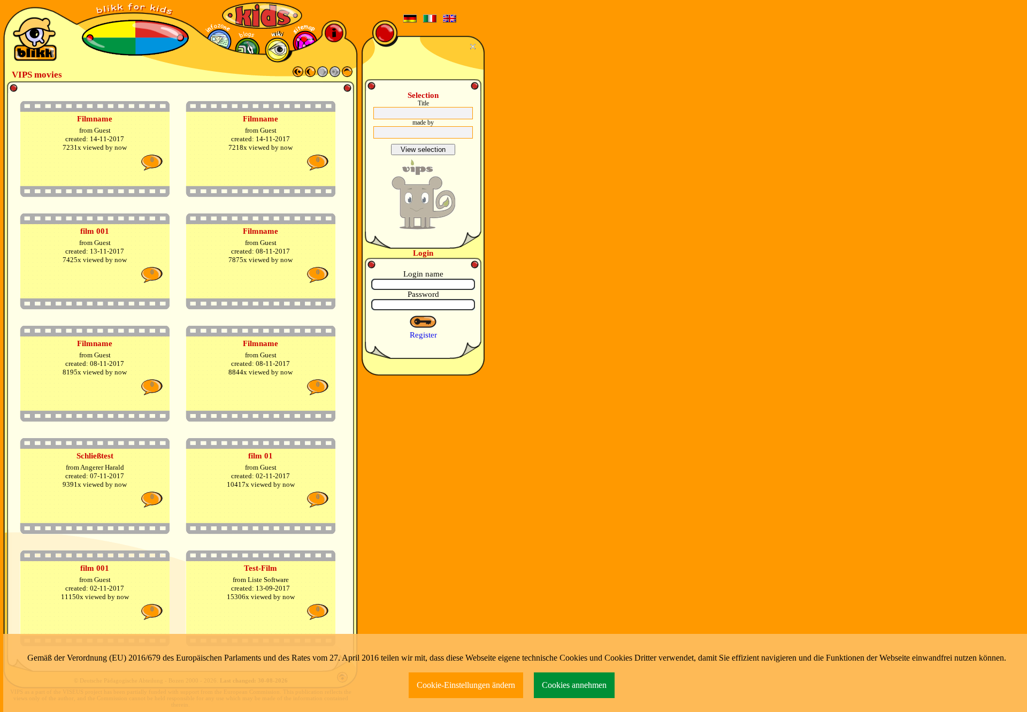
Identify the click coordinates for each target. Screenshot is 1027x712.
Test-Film (260, 568)
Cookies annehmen (574, 685)
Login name (423, 274)
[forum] (247, 50)
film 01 (260, 455)
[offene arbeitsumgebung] (135, 11)
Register (423, 335)
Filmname (94, 118)
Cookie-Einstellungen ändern (466, 685)
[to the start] (298, 74)
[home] (347, 74)
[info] (334, 33)
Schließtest (94, 455)
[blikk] (35, 39)
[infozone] (219, 41)
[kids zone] (262, 15)
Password (423, 294)
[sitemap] (305, 43)
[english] (449, 19)
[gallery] (277, 50)
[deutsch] (410, 19)
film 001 (94, 231)
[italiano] (430, 19)
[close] (474, 46)
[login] (423, 322)
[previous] (310, 74)
